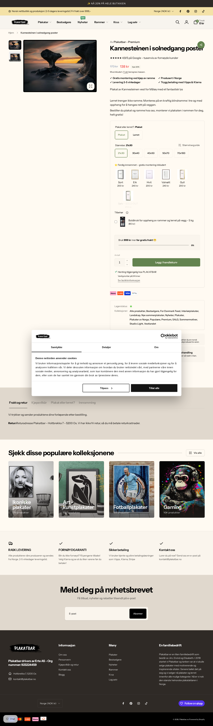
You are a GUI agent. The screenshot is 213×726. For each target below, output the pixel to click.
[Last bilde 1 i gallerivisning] (15, 45)
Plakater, (179, 315)
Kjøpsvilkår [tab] (39, 402)
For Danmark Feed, (170, 311)
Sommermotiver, (189, 319)
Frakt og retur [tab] (18, 402)
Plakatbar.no (184, 719)
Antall (117, 255)
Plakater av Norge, (139, 319)
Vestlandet (150, 323)
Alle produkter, (138, 311)
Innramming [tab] (87, 402)
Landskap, (135, 315)
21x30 (121, 153)
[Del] (201, 45)
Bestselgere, (153, 311)
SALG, (175, 319)
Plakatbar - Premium (125, 42)
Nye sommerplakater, (153, 315)
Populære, (155, 319)
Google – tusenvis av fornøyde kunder (155, 58)
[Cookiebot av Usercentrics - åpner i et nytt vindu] (163, 336)
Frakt (125, 72)
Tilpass (104, 388)
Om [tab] (156, 347)
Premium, (166, 319)
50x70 (165, 153)
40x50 (150, 153)
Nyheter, (169, 315)
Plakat (121, 134)
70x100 (181, 153)
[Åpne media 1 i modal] (60, 66)
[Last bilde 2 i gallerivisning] (15, 57)
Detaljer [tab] (106, 347)
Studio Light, (137, 323)
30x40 (135, 153)
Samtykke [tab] (56, 347)
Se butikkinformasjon (129, 280)
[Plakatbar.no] (25, 652)
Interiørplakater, (190, 311)
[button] (44, 22)
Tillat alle (154, 388)
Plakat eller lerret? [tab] (63, 402)
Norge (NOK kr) (162, 11)
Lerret (136, 134)
